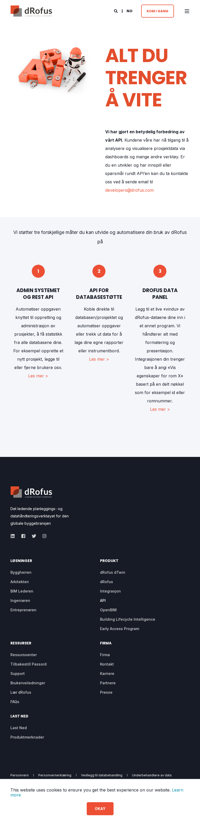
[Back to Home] (31, 11)
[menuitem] (21, 572)
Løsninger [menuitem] (21, 561)
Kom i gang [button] (157, 10)
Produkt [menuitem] (109, 561)
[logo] (31, 492)
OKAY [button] (100, 808)
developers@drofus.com (129, 190)
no (130, 10)
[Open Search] (116, 10)
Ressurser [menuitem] (20, 643)
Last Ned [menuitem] (19, 716)
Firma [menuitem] (105, 643)
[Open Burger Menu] (187, 11)
